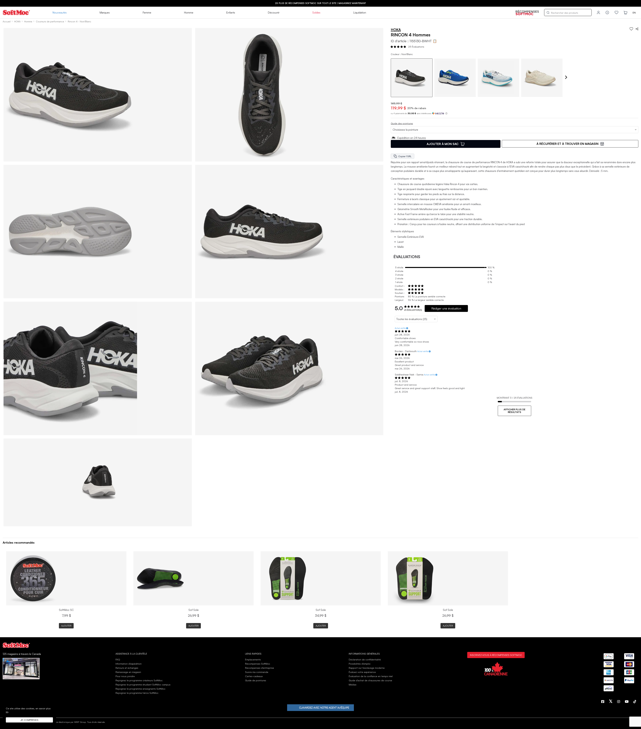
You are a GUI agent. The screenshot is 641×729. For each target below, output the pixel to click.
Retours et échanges (127, 667)
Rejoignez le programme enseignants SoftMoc (140, 688)
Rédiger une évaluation (446, 308)
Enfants (230, 12)
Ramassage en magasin (128, 672)
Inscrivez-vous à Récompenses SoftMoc (496, 654)
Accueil (7, 21)
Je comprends (29, 719)
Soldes (316, 12)
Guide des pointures (402, 123)
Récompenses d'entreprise (259, 667)
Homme (188, 12)
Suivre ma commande (256, 672)
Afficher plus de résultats (514, 410)
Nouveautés (59, 12)
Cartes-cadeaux (254, 676)
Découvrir (273, 12)
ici (7, 711)
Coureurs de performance (50, 21)
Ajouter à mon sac (443, 144)
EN (634, 12)
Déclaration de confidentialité (365, 659)
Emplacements (253, 659)
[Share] (637, 29)
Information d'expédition (129, 663)
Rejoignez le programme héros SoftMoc (137, 692)
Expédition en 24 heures (411, 137)
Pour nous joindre (125, 676)
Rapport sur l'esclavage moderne (367, 667)
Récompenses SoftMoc (257, 663)
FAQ (118, 659)
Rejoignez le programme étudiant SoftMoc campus (143, 684)
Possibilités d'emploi (359, 663)
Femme (147, 12)
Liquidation (359, 12)
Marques (104, 12)
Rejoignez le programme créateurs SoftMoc (139, 680)
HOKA (17, 21)
